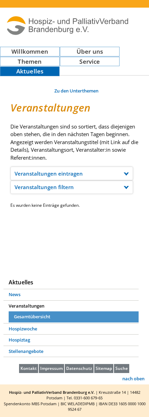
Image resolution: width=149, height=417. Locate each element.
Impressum (51, 368)
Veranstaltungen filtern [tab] (44, 187)
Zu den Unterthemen (76, 91)
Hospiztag (19, 340)
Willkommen (29, 51)
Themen (30, 61)
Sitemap (104, 368)
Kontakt (28, 368)
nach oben (133, 378)
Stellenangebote (26, 351)
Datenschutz (79, 368)
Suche (121, 368)
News (14, 294)
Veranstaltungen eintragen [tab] (49, 173)
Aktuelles (30, 71)
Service (89, 61)
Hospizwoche (23, 329)
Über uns (90, 51)
